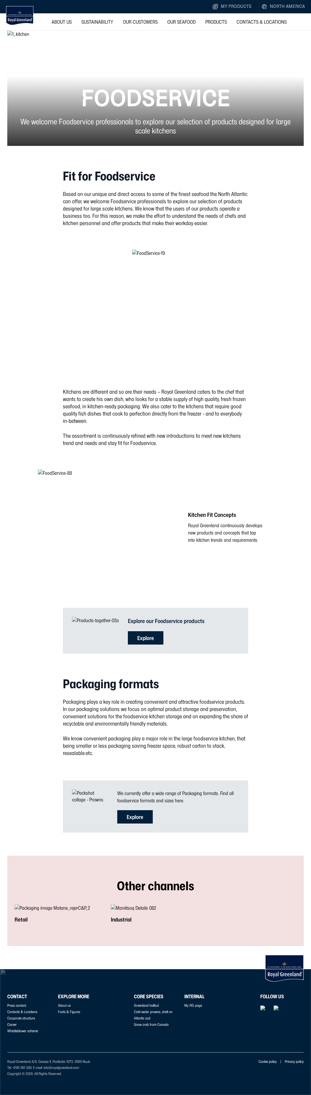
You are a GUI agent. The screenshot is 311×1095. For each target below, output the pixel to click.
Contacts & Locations (262, 22)
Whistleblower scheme (22, 1030)
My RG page (193, 1005)
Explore (145, 638)
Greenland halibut (146, 1005)
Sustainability (97, 22)
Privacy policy (294, 1061)
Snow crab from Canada (151, 1024)
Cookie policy (267, 1061)
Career (12, 1024)
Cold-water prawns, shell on (153, 1011)
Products (216, 22)
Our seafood (181, 22)
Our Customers (140, 22)
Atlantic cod (142, 1018)
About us (62, 22)
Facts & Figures (69, 1011)
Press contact (16, 1005)
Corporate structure (21, 1018)
